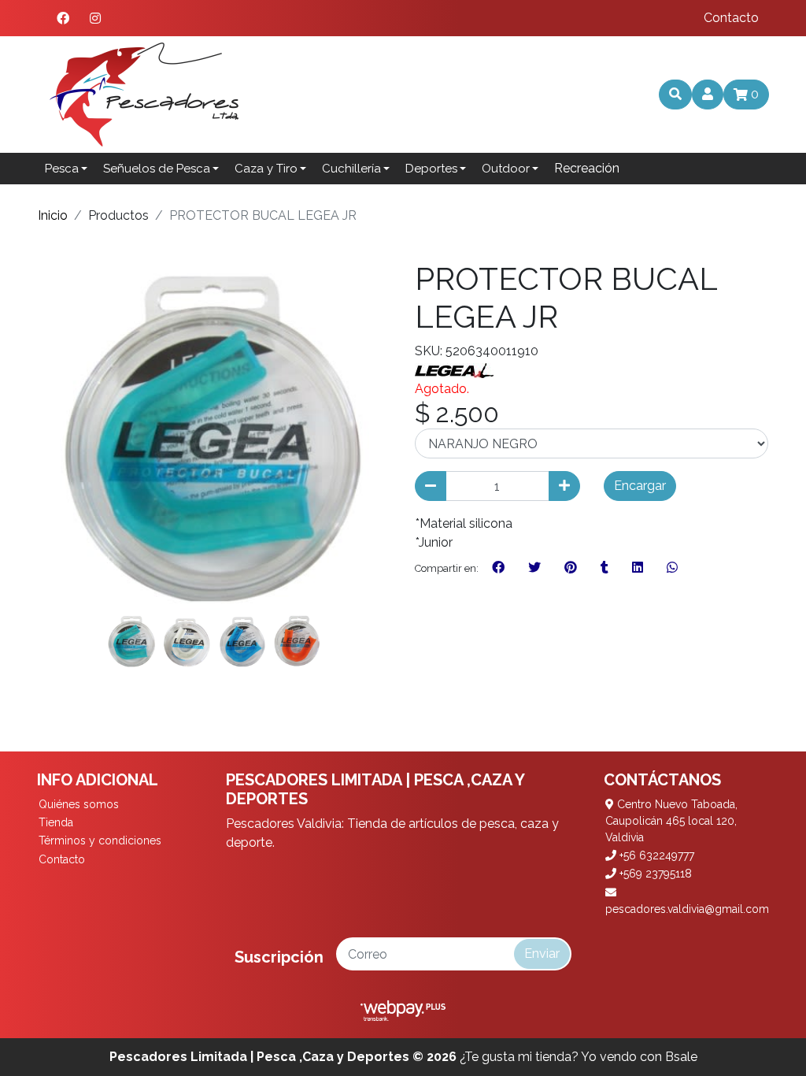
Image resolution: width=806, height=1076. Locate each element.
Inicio (53, 215)
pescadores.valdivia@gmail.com (687, 909)
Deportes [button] (431, 168)
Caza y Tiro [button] (266, 168)
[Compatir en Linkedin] (637, 568)
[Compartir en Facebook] (498, 568)
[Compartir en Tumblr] (604, 568)
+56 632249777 (655, 855)
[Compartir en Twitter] (534, 568)
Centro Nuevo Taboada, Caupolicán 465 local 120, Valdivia (671, 821)
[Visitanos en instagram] (95, 18)
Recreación (586, 168)
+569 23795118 (654, 873)
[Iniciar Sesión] (707, 94)
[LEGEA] (454, 369)
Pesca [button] (62, 168)
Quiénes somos (79, 804)
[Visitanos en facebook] (62, 18)
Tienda (56, 822)
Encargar (640, 485)
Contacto (731, 17)
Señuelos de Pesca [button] (156, 168)
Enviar (542, 953)
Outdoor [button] (506, 168)
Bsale (681, 1056)
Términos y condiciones (100, 840)
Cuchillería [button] (351, 168)
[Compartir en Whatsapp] (672, 568)
